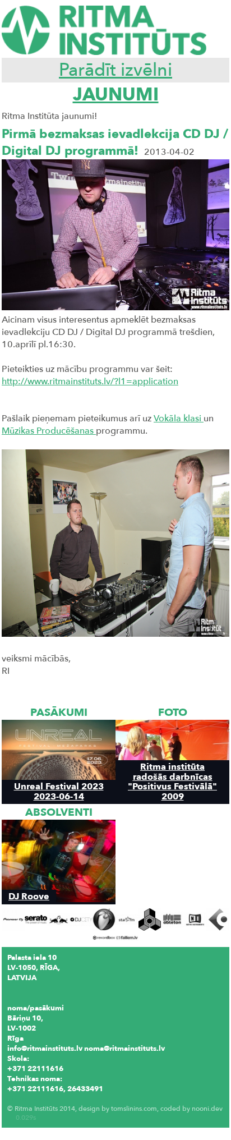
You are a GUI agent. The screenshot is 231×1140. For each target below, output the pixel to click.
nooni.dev (207, 1108)
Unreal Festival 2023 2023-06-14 (59, 791)
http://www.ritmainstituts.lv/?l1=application (90, 381)
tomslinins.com (134, 1108)
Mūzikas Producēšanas (49, 431)
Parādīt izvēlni (115, 70)
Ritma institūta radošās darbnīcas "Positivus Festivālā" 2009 (172, 781)
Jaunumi (116, 94)
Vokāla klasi (179, 418)
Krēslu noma (29, 1099)
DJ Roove (28, 896)
